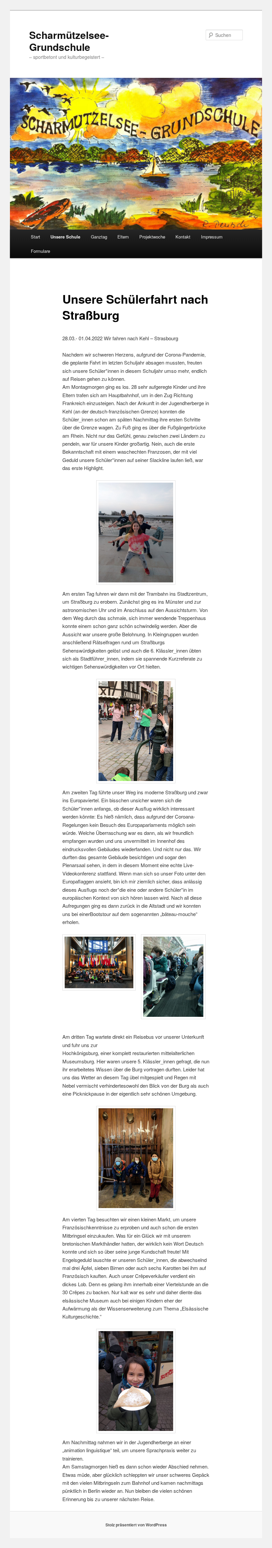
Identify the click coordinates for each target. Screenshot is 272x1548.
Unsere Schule (65, 236)
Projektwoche (152, 236)
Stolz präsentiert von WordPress (136, 1525)
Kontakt (182, 236)
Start (35, 236)
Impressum (212, 236)
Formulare (40, 251)
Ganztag (99, 236)
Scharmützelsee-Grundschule (69, 41)
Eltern (123, 236)
